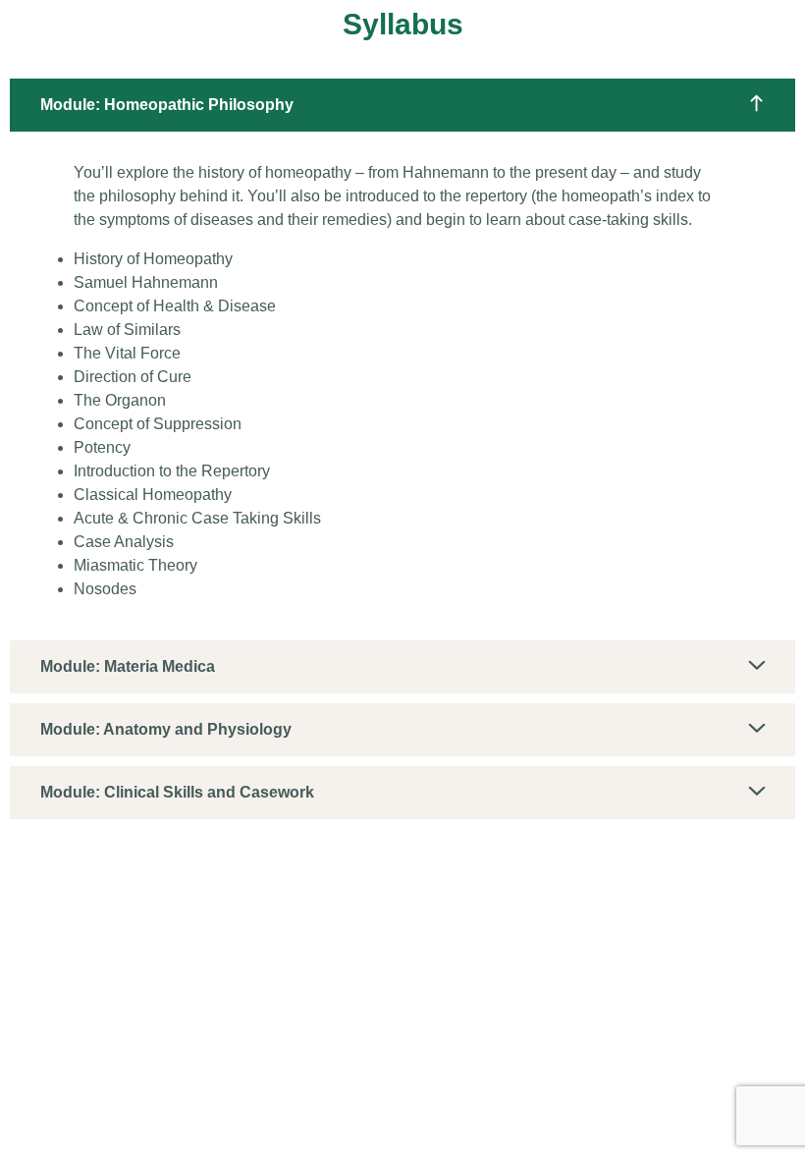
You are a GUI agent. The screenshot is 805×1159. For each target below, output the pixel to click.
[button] (402, 105)
